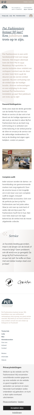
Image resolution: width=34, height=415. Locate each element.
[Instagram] (2, 2)
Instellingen (17, 412)
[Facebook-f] (5, 2)
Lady (10, 15)
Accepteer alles (17, 408)
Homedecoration (20, 15)
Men (14, 15)
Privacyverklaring (10, 402)
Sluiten (21, 402)
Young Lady (5, 15)
